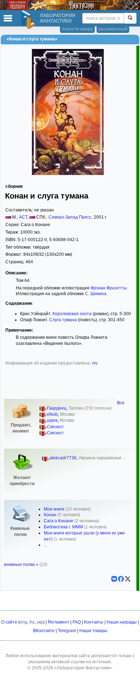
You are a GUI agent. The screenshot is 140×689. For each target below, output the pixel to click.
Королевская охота (72, 313)
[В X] (128, 579)
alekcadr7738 (63, 457)
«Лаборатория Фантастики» (83, 667)
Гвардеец (56, 408)
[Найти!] (130, 18)
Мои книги (54, 509)
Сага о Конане (58, 520)
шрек (52, 420)
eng (23, 622)
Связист (55, 426)
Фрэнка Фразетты (108, 287)
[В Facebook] (121, 579)
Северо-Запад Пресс (70, 217)
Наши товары (93, 630)
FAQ (77, 622)
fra (31, 622)
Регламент (58, 622)
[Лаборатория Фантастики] (29, 19)
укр (40, 622)
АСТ (23, 217)
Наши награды (122, 622)
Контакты (93, 622)
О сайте (9, 622)
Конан (50, 514)
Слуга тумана (63, 319)
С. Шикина (95, 293)
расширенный (112, 28)
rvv (95, 363)
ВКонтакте (44, 630)
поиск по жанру (77, 28)
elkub (52, 414)
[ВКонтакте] (114, 579)
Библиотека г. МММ (63, 526)
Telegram (67, 630)
